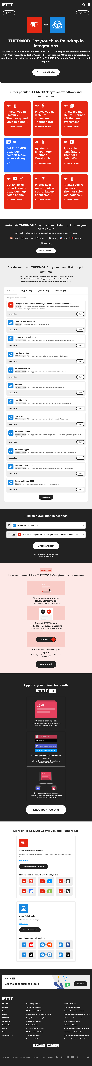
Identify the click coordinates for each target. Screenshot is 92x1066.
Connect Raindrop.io (30, 930)
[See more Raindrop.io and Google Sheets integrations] (64, 944)
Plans (4, 1032)
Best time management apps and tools (77, 1014)
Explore (5, 1004)
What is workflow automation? (74, 1018)
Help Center (6, 1021)
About (50, 1057)
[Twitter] (77, 1057)
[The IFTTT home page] (7, 4)
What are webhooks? (71, 1025)
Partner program (25, 1057)
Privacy (43, 1057)
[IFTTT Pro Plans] (32, 481)
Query (19, 484)
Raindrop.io (72, 41)
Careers (15, 1057)
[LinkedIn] (62, 1057)
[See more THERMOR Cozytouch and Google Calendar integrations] (27, 891)
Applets (4, 1014)
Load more (46, 497)
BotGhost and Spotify (33, 1021)
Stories (4, 1011)
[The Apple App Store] (39, 1046)
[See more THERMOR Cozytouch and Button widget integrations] (27, 881)
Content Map (6, 1025)
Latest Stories (70, 1004)
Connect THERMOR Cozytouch (33, 866)
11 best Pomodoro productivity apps (76, 1028)
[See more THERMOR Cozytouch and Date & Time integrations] (64, 881)
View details (13, 314)
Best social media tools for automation (77, 1039)
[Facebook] (57, 1057)
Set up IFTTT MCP (46, 251)
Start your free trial (46, 809)
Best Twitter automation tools (74, 1011)
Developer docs (7, 1035)
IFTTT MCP (5, 1018)
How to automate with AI (72, 1007)
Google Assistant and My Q (35, 1018)
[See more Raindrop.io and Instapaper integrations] (46, 954)
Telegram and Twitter (33, 1035)
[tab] (10, 290)
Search (4, 1028)
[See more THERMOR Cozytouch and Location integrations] (46, 881)
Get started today (46, 72)
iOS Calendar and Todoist (34, 1032)
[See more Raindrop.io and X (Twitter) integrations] (27, 954)
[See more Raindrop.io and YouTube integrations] (27, 944)
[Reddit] (87, 1057)
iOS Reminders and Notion (35, 1028)
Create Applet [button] (46, 545)
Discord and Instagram (33, 1007)
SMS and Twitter (31, 1025)
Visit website (23, 860)
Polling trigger (21, 340)
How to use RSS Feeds (72, 1021)
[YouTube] (72, 1057)
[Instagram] (67, 1057)
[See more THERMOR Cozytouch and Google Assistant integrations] (64, 891)
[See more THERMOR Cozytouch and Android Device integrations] (46, 891)
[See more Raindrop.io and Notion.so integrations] (64, 954)
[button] (89, 4)
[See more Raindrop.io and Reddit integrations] (46, 944)
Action (19, 306)
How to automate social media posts (76, 1035)
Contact (36, 1057)
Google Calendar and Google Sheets (38, 1014)
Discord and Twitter (32, 1039)
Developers (6, 1057)
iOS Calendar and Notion (34, 1011)
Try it (80, 314)
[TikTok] (82, 1057)
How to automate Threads (73, 1032)
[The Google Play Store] (53, 1046)
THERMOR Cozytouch (30, 41)
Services (5, 1007)
